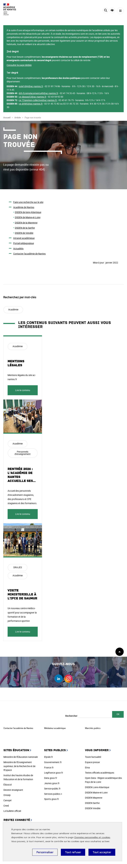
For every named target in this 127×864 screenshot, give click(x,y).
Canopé (7, 800)
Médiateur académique (55, 728)
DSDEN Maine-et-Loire (96, 792)
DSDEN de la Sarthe (25, 227)
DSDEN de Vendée (24, 232)
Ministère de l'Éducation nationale (20, 756)
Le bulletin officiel (12, 810)
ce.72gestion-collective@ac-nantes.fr (38, 100)
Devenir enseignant (13, 789)
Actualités (18, 248)
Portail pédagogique (23, 243)
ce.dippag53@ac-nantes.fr (32, 96)
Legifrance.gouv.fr (53, 772)
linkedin (58, 678)
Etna (87, 767)
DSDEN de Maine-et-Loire (27, 217)
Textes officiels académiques (99, 772)
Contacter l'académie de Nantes (29, 253)
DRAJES (17, 567)
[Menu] (120, 10)
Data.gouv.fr (50, 777)
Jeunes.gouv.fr (52, 783)
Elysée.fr (48, 756)
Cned (6, 805)
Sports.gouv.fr (51, 799)
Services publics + (53, 793)
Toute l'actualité (93, 756)
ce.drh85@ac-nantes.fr (31, 103)
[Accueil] (12, 9)
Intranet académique (24, 238)
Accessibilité (112, 10)
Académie (13, 309)
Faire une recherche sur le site (28, 202)
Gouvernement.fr (53, 762)
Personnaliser (44, 852)
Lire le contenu (22, 390)
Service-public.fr (52, 788)
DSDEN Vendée (92, 808)
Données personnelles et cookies (92, 837)
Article (17, 117)
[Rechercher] (105, 10)
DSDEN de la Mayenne (26, 222)
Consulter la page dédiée (19, 65)
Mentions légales (16, 363)
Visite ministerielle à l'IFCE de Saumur (22, 594)
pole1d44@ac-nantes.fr (31, 86)
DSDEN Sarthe (92, 803)
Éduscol (7, 784)
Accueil (6, 117)
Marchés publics (93, 728)
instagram (68, 678)
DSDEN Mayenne (93, 797)
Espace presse (92, 762)
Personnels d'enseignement (23, 453)
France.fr (49, 767)
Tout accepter (102, 852)
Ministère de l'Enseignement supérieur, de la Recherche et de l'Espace (19, 766)
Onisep (7, 795)
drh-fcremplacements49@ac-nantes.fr (38, 93)
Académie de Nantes (23, 207)
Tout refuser (73, 852)
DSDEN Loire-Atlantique (97, 787)
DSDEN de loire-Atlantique (28, 212)
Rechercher (71, 715)
